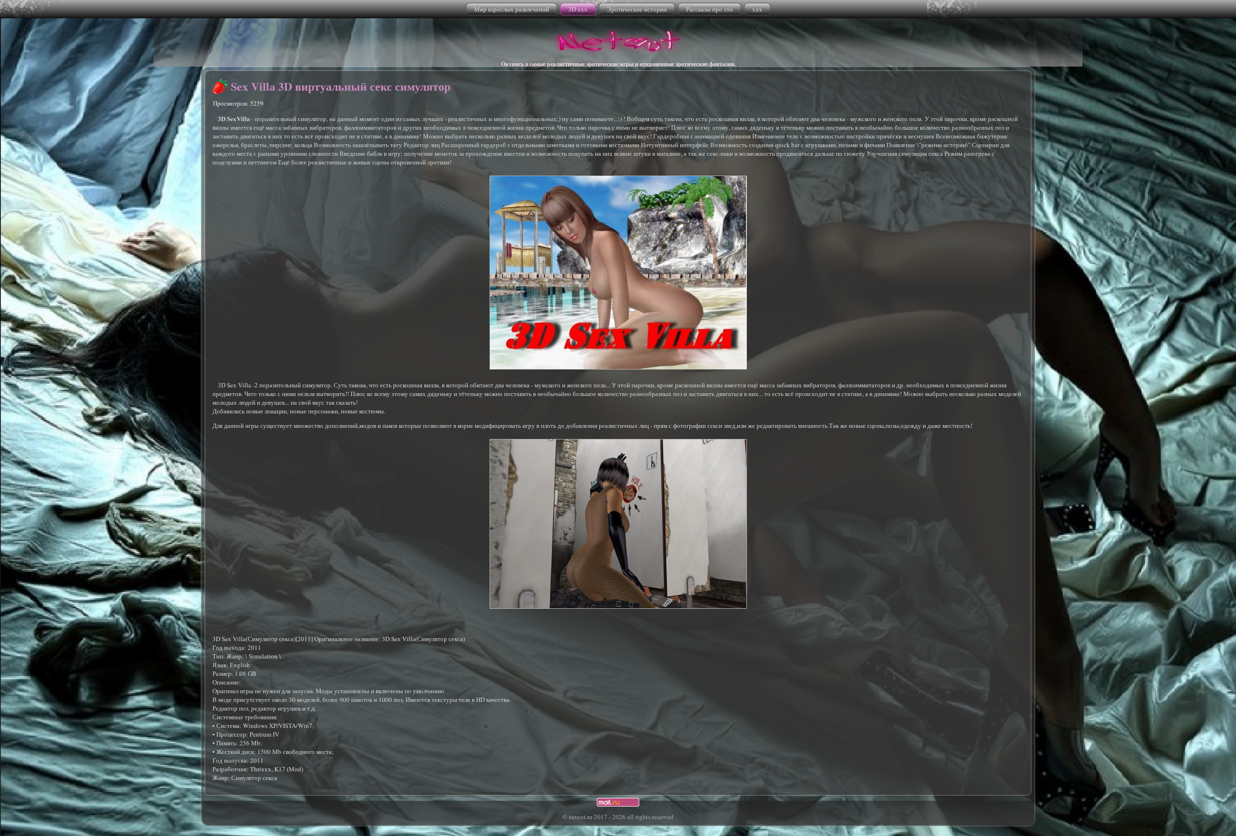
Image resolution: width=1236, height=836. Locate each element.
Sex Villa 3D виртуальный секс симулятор (340, 86)
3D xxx (578, 9)
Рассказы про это (709, 9)
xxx (757, 9)
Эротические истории (637, 9)
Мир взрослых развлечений (511, 9)
